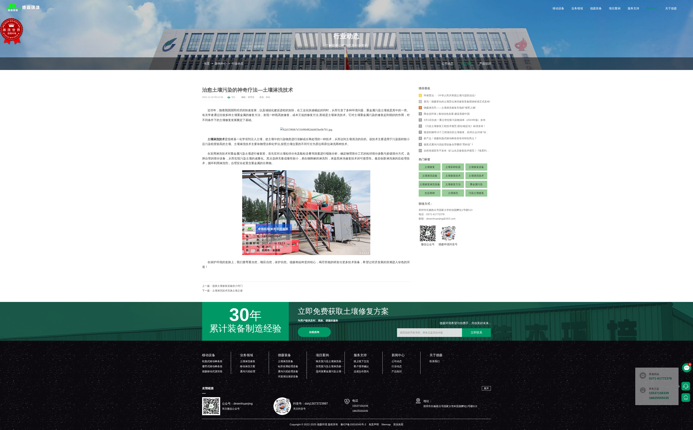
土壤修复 (430, 167)
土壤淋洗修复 (247, 361)
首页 (207, 63)
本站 (268, 97)
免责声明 (374, 424)
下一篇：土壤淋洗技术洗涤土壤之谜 (222, 290)
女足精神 (430, 193)
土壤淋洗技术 (476, 175)
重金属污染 (476, 184)
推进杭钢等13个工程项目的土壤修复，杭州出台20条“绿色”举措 (455, 132)
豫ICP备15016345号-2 (353, 424)
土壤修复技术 (453, 175)
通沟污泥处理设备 (288, 371)
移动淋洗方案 (247, 366)
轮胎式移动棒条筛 (212, 361)
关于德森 (671, 8)
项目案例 (614, 8)
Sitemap (386, 424)
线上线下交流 (361, 361)
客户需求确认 (361, 366)
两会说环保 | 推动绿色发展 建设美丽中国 (445, 113)
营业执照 (398, 424)
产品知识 (485, 63)
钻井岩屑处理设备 (288, 366)
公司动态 (447, 63)
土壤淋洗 (453, 193)
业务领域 (577, 8)
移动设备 (558, 8)
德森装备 (596, 8)
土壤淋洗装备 (285, 361)
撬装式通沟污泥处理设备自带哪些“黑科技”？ (447, 144)
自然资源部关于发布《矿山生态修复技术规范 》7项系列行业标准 (455, 150)
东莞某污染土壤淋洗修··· (330, 366)
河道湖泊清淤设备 (288, 376)
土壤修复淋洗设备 (430, 184)
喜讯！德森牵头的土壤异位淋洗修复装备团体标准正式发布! (455, 101)
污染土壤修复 (476, 193)
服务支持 (633, 8)
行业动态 (237, 63)
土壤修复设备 (476, 167)
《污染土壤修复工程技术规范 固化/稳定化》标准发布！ (453, 126)
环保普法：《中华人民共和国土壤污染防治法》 (448, 95)
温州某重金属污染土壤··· (330, 371)
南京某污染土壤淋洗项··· (330, 361)
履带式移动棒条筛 (212, 366)
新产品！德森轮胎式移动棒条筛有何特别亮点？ (448, 138)
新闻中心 (652, 8)
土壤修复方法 (453, 184)
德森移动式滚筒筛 (212, 371)
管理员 (251, 97)
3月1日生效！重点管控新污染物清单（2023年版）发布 (453, 120)
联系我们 (435, 361)
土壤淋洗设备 (429, 175)
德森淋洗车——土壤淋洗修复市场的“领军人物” (448, 107)
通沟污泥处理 (247, 371)
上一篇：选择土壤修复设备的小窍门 (222, 285)
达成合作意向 (361, 371)
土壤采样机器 (453, 167)
